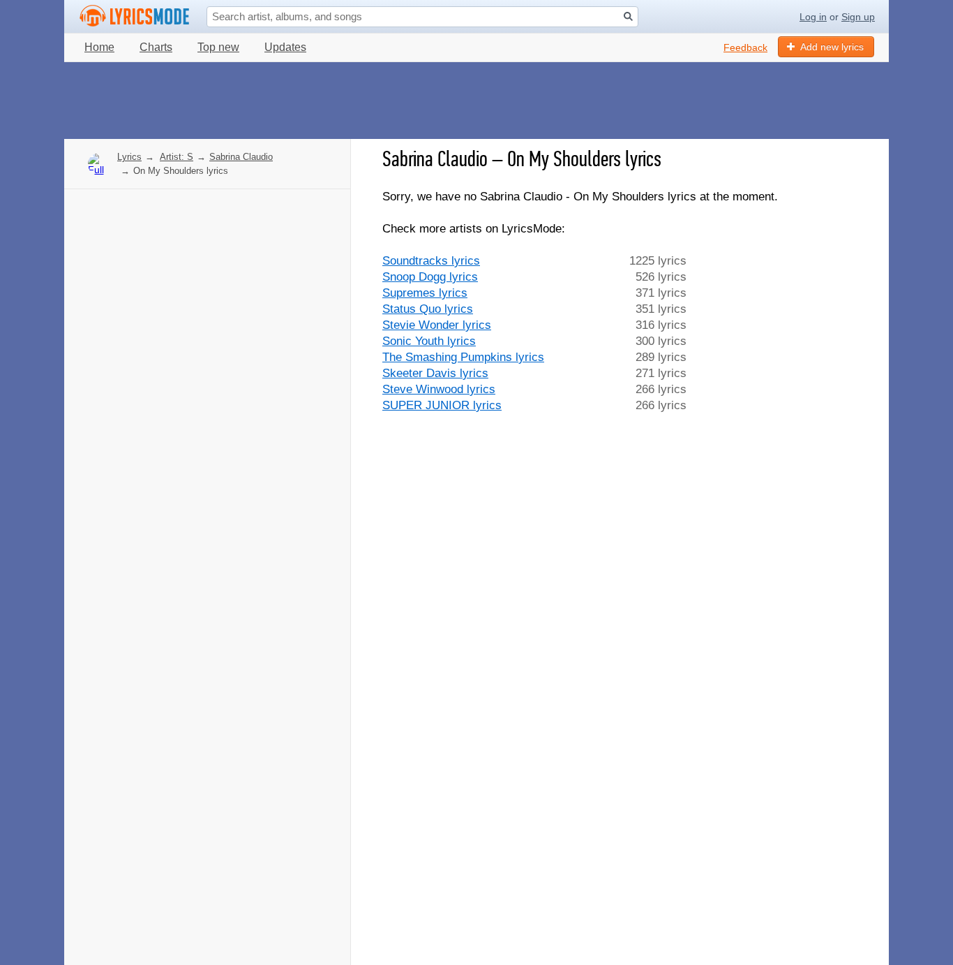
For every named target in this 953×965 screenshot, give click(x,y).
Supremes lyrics (424, 293)
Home (99, 47)
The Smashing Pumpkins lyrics (463, 357)
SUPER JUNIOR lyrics (442, 405)
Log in (813, 16)
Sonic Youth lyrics (429, 341)
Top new (218, 47)
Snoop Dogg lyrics (430, 276)
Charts (156, 47)
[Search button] (628, 16)
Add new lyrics (832, 46)
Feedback (745, 47)
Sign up (858, 16)
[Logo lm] (135, 16)
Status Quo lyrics (427, 309)
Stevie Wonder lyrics (436, 325)
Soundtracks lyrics (431, 260)
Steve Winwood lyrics (438, 389)
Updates (285, 47)
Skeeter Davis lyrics (435, 373)
